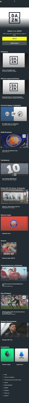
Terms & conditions (9, 377)
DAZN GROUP (8, 385)
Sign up (14, 38)
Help (5, 374)
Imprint (6, 382)
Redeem (6, 390)
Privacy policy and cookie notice (12, 380)
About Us (6, 393)
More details (14, 43)
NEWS (6, 388)
